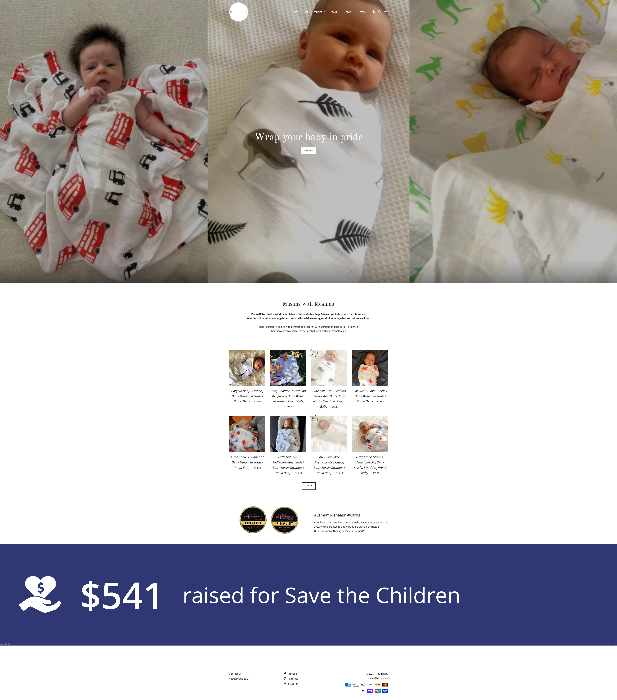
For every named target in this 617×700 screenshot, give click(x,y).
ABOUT (334, 12)
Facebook (292, 673)
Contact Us (235, 673)
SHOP (305, 12)
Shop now (308, 150)
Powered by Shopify (377, 678)
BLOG (349, 12)
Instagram (293, 683)
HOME (295, 12)
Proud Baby (381, 673)
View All (308, 485)
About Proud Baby (239, 678)
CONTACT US (319, 12)
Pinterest (292, 678)
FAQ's (362, 12)
